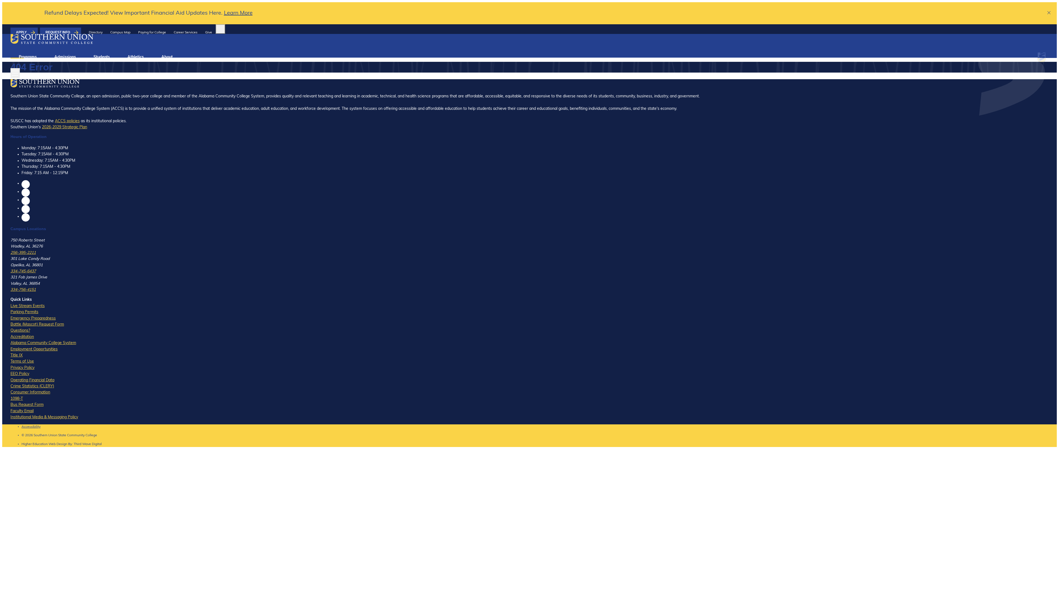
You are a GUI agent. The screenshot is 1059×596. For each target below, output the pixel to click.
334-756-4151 (23, 290)
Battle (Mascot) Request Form (37, 325)
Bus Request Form (27, 405)
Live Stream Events (27, 306)
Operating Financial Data (32, 380)
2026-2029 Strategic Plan (64, 127)
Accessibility (31, 427)
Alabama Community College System (43, 343)
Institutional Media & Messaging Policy (44, 417)
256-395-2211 (23, 253)
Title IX (16, 355)
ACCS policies (67, 121)
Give (208, 32)
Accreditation (22, 337)
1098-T (16, 399)
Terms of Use (22, 362)
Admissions (65, 57)
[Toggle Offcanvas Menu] (15, 73)
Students (101, 57)
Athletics (135, 57)
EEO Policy (19, 374)
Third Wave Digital (88, 444)
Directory (96, 32)
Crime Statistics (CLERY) (32, 386)
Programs (28, 57)
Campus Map (120, 32)
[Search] (220, 29)
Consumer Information (30, 392)
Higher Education (35, 444)
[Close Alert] (1049, 13)
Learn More (238, 13)
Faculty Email (22, 411)
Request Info (58, 32)
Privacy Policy (22, 368)
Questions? (20, 331)
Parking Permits (24, 312)
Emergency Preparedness (33, 318)
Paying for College (152, 32)
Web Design (58, 444)
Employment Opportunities (34, 349)
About (167, 57)
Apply (21, 32)
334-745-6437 (23, 271)
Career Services (185, 32)
